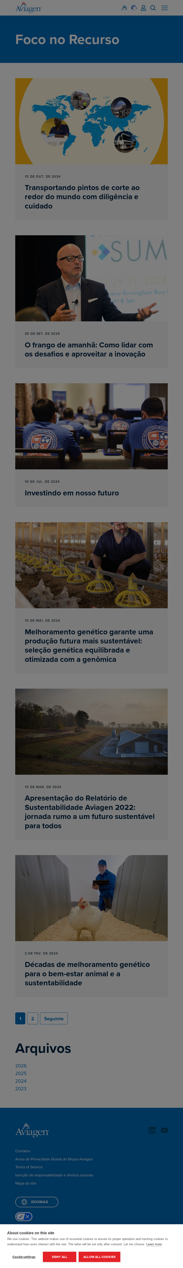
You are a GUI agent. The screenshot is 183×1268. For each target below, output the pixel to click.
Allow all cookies (99, 1256)
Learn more (154, 1244)
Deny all (59, 1256)
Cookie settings (23, 1256)
